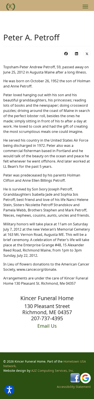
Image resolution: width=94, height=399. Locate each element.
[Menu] (85, 6)
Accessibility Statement (74, 387)
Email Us (47, 326)
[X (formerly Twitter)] (87, 53)
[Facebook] (66, 53)
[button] (9, 390)
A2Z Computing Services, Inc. (52, 370)
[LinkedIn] (76, 53)
